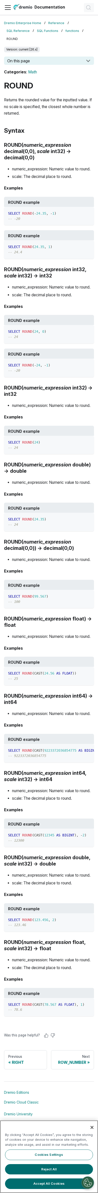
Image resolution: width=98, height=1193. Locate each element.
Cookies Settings (49, 1155)
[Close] (91, 1127)
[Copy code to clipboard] (88, 213)
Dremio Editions (16, 1092)
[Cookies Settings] (87, 1182)
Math (32, 72)
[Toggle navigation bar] (8, 7)
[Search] (89, 7)
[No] (53, 1035)
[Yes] (46, 1035)
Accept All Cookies (49, 1183)
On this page (18, 60)
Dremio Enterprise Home (22, 23)
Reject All (49, 1169)
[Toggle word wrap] (78, 750)
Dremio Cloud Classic (21, 1102)
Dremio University (18, 1114)
